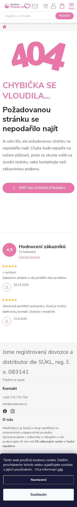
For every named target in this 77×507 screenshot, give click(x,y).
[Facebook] (5, 411)
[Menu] (71, 5)
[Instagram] (12, 411)
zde (60, 469)
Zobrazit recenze (29, 257)
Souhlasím (38, 494)
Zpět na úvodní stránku (42, 188)
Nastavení (38, 479)
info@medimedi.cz (15, 404)
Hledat (64, 16)
